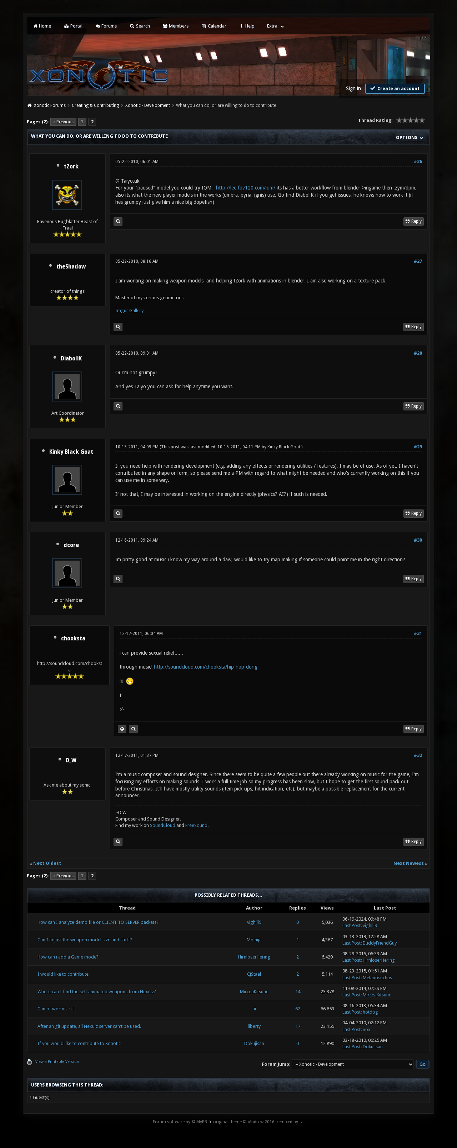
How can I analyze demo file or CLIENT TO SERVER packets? (98, 922)
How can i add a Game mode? (68, 957)
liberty (254, 1026)
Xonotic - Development (147, 105)
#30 (418, 540)
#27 (418, 261)
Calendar (216, 26)
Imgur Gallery (129, 310)
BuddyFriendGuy (380, 943)
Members (178, 26)
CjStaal (254, 974)
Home (44, 26)
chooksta (73, 638)
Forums (108, 26)
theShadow (71, 266)
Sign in (353, 88)
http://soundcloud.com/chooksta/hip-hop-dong (205, 667)
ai (254, 1008)
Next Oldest (47, 863)
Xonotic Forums (50, 105)
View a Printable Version (57, 1061)
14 (297, 991)
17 (297, 1026)
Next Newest (408, 863)
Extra (272, 26)
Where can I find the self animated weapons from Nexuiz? (96, 991)
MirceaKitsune (254, 991)
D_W (71, 760)
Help (249, 26)
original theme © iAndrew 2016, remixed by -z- (258, 1121)
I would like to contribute (63, 974)
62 (297, 1008)
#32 (418, 755)
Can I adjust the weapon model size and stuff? (84, 939)
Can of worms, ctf (55, 1008)
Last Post (351, 925)
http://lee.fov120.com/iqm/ (245, 188)
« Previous (63, 121)
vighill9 (254, 922)
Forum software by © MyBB (180, 1121)
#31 (418, 633)
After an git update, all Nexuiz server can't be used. (89, 1026)
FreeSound (196, 825)
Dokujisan (254, 1043)
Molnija (254, 939)
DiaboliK (71, 358)
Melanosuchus (377, 977)
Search (142, 26)
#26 (418, 161)
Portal (75, 26)
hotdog (370, 1012)
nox (367, 1029)
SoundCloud (163, 825)
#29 (418, 446)
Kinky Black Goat (71, 452)
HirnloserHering (254, 957)
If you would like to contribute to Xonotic (79, 1043)
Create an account (398, 88)
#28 (418, 353)
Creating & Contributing (95, 105)
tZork (71, 166)
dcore (71, 545)
